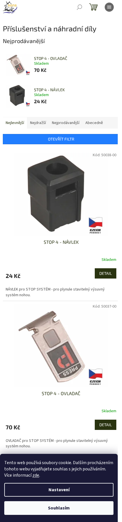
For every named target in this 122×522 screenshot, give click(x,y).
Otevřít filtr (61, 139)
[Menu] (109, 7)
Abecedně (94, 123)
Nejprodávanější (65, 123)
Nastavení (59, 490)
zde (35, 475)
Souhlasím (59, 508)
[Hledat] (79, 7)
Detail (105, 273)
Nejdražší (38, 123)
